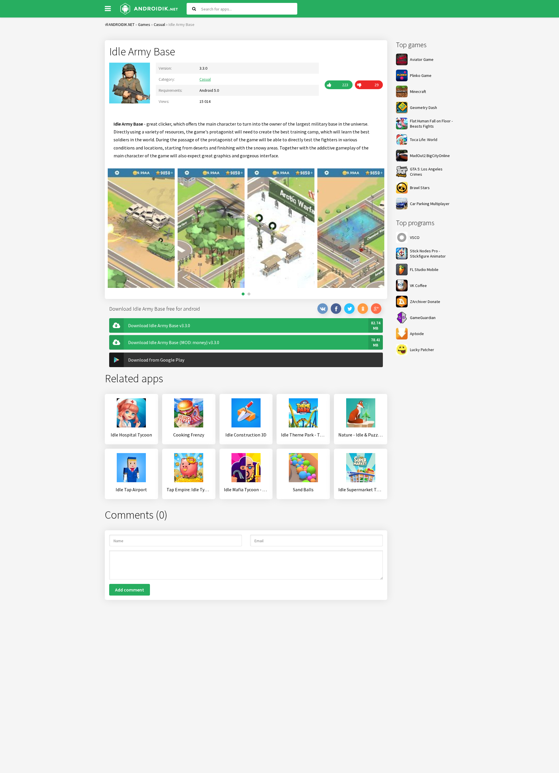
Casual (205, 79)
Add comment (129, 590)
